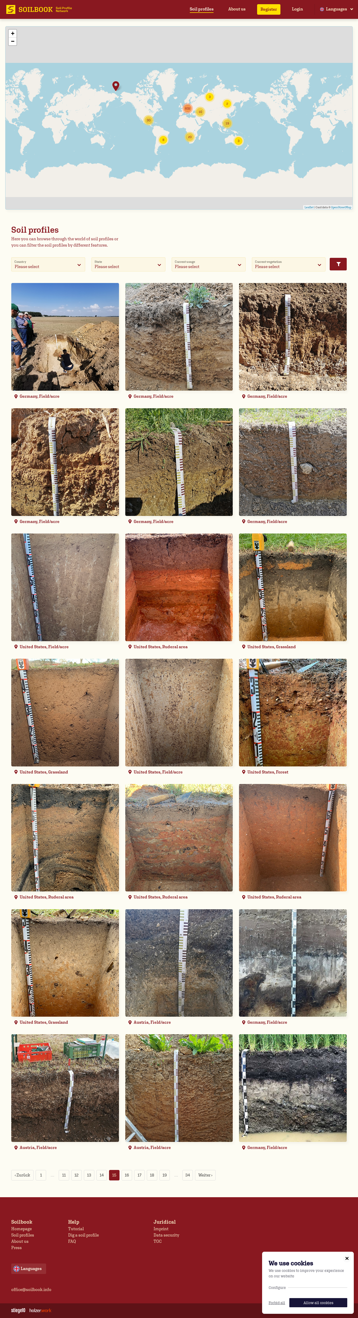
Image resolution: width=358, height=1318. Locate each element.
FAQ (72, 1241)
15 (114, 1175)
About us (237, 9)
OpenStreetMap (341, 207)
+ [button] (12, 33)
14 (102, 1175)
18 (152, 1175)
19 (164, 1175)
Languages (336, 9)
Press (16, 1247)
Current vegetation (268, 262)
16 (127, 1175)
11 (64, 1175)
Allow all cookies (318, 1302)
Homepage (21, 1228)
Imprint (161, 1228)
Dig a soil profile (83, 1235)
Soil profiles (202, 9)
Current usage (185, 262)
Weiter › (205, 1175)
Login (297, 9)
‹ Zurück (22, 1175)
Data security (166, 1235)
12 (76, 1175)
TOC (158, 1241)
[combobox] (48, 264)
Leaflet (309, 207)
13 (89, 1175)
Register (269, 9)
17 (140, 1175)
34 (187, 1175)
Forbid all (277, 1302)
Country (20, 262)
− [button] (12, 41)
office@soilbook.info (31, 1289)
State (98, 262)
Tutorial (76, 1228)
